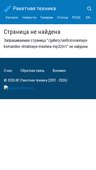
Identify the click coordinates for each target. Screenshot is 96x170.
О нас (8, 71)
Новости (29, 17)
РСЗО (76, 17)
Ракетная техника (34, 8)
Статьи (62, 17)
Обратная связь (32, 71)
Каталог (12, 17)
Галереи (46, 17)
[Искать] (87, 9)
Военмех (59, 71)
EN (88, 17)
